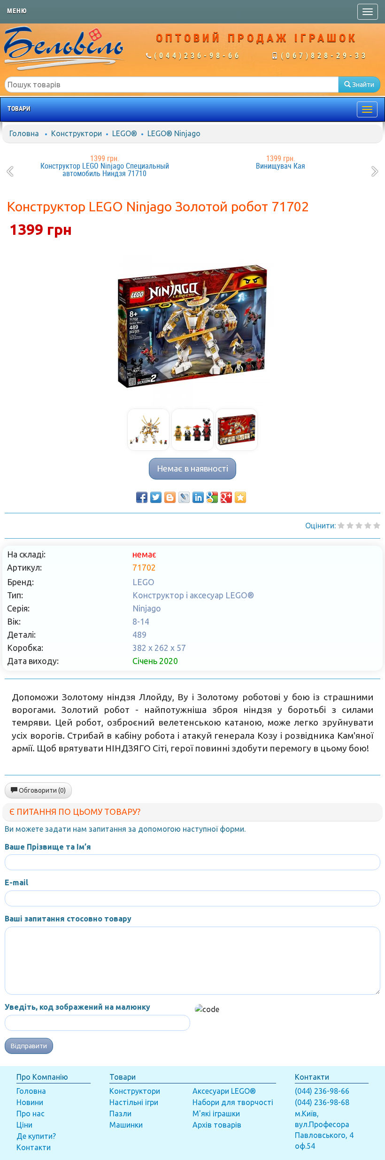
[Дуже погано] (341, 525)
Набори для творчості (232, 1102)
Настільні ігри (133, 1102)
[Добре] (376, 525)
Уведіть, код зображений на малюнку (77, 1007)
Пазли (120, 1113)
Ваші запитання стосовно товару (68, 918)
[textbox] (172, 85)
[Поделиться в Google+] (226, 497)
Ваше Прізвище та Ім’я (48, 847)
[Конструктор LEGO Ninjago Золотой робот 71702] (192, 326)
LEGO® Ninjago (173, 133)
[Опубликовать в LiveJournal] (184, 497)
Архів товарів (216, 1125)
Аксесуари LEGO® (224, 1091)
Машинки (126, 1125)
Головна (24, 133)
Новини (29, 1102)
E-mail (16, 882)
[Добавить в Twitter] (156, 497)
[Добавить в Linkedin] (198, 497)
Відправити (29, 1046)
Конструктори (76, 133)
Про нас (30, 1113)
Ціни (24, 1125)
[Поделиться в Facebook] (141, 497)
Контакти (33, 1147)
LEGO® (124, 133)
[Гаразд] (367, 525)
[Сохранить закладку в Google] (212, 497)
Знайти (362, 84)
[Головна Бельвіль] (64, 47)
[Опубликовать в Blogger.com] (170, 497)
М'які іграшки (216, 1113)
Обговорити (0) (41, 790)
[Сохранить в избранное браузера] (240, 497)
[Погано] (350, 525)
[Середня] (358, 525)
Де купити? (36, 1136)
